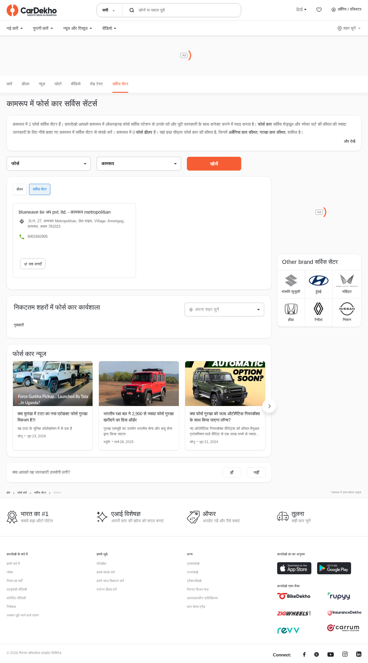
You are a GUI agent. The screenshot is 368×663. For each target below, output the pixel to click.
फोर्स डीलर (144, 132)
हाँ (231, 472)
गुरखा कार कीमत (272, 132)
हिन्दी (299, 9)
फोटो (58, 84)
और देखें (349, 141)
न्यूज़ (42, 84)
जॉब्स (10, 572)
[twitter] (316, 655)
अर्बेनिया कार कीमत (243, 132)
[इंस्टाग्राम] (345, 655)
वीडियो (75, 84)
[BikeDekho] (294, 596)
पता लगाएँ (35, 264)
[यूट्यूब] (330, 655)
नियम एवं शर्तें (14, 581)
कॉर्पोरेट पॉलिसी (16, 598)
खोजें (214, 163)
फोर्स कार (265, 124)
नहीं (256, 472)
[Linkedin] (358, 655)
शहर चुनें (349, 28)
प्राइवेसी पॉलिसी (17, 589)
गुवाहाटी (19, 325)
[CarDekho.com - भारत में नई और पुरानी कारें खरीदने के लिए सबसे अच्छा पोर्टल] (32, 10)
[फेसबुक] (304, 655)
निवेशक (11, 607)
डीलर (25, 84)
